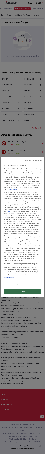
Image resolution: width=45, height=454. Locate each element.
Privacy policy (12, 189)
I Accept (22, 291)
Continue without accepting (33, 160)
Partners (9, 211)
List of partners (9, 277)
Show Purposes (22, 285)
